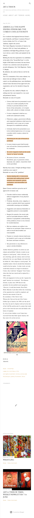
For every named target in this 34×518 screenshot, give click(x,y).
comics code (23, 374)
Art (16, 15)
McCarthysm (6, 376)
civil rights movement (9, 374)
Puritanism (18, 376)
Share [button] (4, 368)
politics (13, 376)
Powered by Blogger (18, 512)
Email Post (11, 368)
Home (5, 15)
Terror (21, 15)
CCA (17, 371)
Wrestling (8, 460)
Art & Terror (9, 7)
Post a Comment (12, 463)
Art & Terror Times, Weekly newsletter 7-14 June (15, 494)
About (11, 15)
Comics (18, 374)
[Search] (30, 3)
